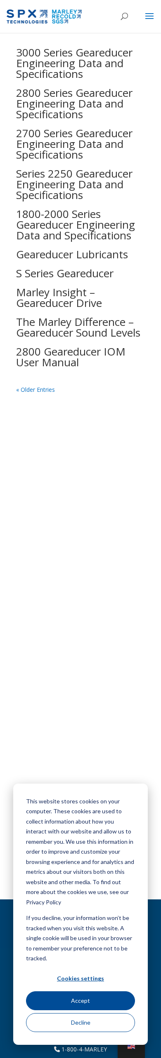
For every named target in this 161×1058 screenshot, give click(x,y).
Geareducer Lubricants (72, 254)
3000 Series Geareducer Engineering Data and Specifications (74, 63)
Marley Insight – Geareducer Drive (59, 297)
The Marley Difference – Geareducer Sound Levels (78, 327)
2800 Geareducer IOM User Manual (70, 357)
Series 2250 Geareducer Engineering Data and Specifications (74, 184)
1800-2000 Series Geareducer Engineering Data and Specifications (75, 224)
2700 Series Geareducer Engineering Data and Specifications (74, 144)
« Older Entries (35, 389)
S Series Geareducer (65, 273)
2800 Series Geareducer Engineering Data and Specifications (74, 103)
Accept (80, 1000)
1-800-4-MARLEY (83, 1049)
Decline (80, 1022)
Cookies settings (80, 978)
